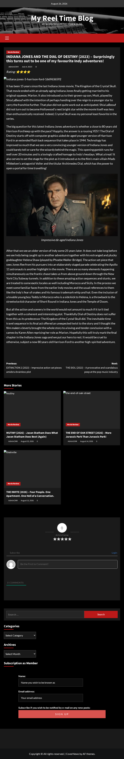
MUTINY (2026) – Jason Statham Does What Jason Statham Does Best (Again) (32, 435)
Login (114, 552)
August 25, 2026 (27, 441)
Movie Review (13, 52)
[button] (7, 38)
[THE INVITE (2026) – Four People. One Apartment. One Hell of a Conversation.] (32, 469)
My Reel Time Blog (62, 18)
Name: (22, 676)
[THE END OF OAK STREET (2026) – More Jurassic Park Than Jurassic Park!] (91, 410)
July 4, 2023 (27, 66)
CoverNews (72, 753)
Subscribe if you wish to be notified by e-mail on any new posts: (54, 707)
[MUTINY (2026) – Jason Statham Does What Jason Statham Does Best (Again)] (32, 410)
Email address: (26, 691)
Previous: (34, 368)
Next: (92, 368)
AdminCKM (14, 66)
